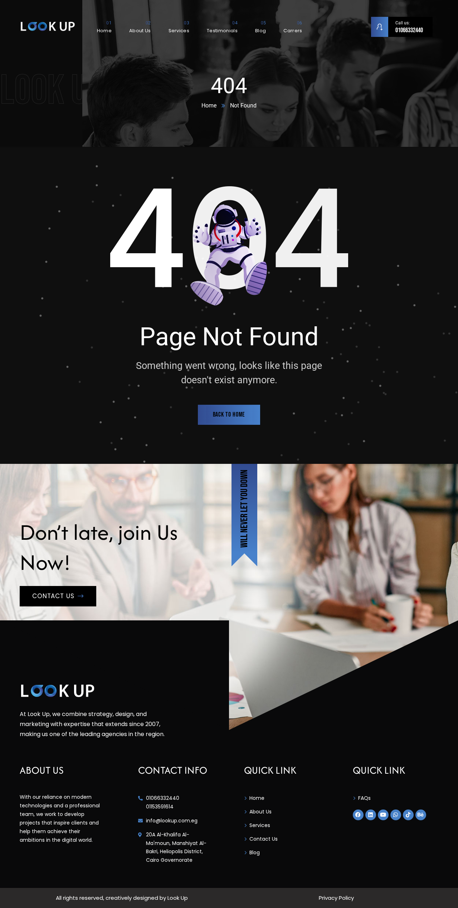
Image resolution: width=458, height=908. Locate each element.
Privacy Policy (336, 898)
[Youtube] (383, 814)
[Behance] (420, 814)
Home (208, 105)
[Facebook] (358, 814)
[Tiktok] (408, 814)
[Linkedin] (370, 814)
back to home (229, 414)
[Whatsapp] (395, 814)
